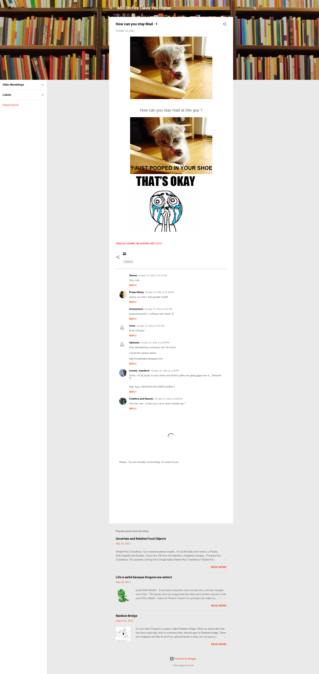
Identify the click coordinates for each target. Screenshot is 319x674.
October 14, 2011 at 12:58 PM (155, 342)
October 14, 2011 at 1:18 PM (165, 370)
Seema (133, 275)
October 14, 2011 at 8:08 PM (168, 399)
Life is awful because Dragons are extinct (144, 577)
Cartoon (128, 261)
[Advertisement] (246, 67)
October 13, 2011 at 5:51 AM (150, 326)
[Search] (255, 9)
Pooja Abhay (136, 292)
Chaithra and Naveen (141, 398)
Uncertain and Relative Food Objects (141, 538)
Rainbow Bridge (126, 615)
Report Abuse (11, 105)
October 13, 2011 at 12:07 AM (152, 275)
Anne (132, 325)
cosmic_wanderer (139, 370)
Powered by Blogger (185, 658)
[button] (224, 24)
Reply (133, 285)
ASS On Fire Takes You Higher (144, 8)
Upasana (134, 342)
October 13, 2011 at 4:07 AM (158, 309)
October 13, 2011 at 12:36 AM (159, 292)
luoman (191, 665)
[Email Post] (124, 254)
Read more (218, 567)
